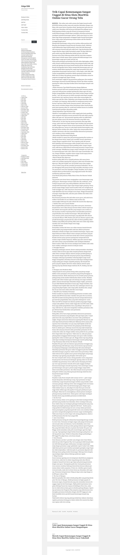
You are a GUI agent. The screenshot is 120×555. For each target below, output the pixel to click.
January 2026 (24, 108)
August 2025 (24, 115)
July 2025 (23, 117)
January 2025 (24, 126)
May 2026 (23, 102)
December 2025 (25, 109)
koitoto (76, 511)
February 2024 (24, 142)
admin (64, 511)
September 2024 (25, 132)
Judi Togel (23, 25)
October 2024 (24, 130)
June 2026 (23, 100)
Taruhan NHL (24, 32)
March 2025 (24, 123)
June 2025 (23, 118)
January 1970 (24, 148)
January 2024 (24, 144)
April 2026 (23, 103)
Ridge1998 (25, 6)
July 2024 (23, 135)
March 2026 (24, 105)
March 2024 (24, 141)
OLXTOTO (77, 550)
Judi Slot (23, 22)
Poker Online (24, 27)
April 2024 (23, 139)
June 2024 (23, 136)
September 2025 (25, 114)
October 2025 (24, 112)
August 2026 (24, 97)
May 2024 (23, 138)
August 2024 (24, 133)
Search (23, 40)
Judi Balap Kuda (25, 19)
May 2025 (23, 120)
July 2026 (23, 99)
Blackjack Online (25, 17)
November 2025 (25, 111)
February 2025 (24, 124)
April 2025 (23, 121)
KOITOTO (55, 23)
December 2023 (25, 145)
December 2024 (25, 127)
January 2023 (24, 147)
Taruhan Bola (24, 30)
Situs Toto (23, 172)
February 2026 (24, 106)
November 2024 (25, 129)
